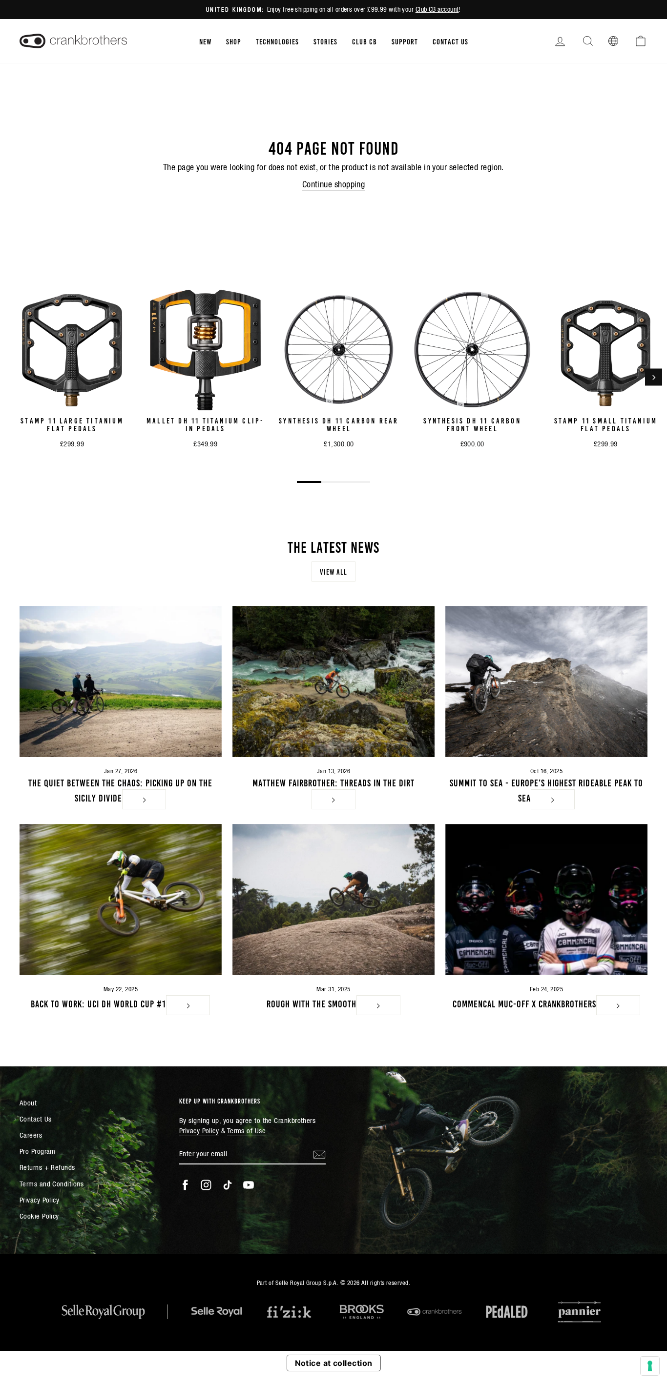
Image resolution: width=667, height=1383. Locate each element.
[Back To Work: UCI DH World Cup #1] (121, 899)
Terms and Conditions (51, 1184)
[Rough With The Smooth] (333, 899)
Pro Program (38, 1151)
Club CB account (437, 9)
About (28, 1103)
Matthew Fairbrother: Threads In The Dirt (333, 782)
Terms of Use (246, 1130)
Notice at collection (334, 1363)
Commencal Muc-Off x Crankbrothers (524, 1003)
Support (405, 41)
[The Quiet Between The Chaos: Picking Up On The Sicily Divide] (121, 681)
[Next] (653, 377)
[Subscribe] (319, 1153)
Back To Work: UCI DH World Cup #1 (98, 1003)
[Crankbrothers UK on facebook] (185, 1185)
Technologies (277, 41)
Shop (233, 41)
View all (333, 571)
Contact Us (450, 41)
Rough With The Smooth (311, 1003)
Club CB (364, 41)
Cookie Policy (39, 1216)
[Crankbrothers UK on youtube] (248, 1185)
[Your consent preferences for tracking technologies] (650, 1366)
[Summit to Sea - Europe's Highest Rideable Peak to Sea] (546, 681)
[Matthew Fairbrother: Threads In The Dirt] (333, 681)
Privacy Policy (39, 1200)
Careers (31, 1135)
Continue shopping (333, 184)
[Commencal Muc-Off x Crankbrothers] (546, 899)
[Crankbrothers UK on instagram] (206, 1185)
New (205, 41)
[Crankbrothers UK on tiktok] (227, 1185)
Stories (325, 41)
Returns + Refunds (47, 1167)
